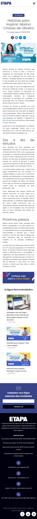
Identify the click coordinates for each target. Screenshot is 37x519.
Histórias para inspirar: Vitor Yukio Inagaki (18, 344)
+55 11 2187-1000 (6, 498)
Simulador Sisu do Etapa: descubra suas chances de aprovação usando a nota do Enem (18, 316)
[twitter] (16, 37)
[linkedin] (20, 37)
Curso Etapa (14, 32)
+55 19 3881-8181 (24, 498)
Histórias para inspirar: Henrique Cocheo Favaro (17, 369)
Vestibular (18, 15)
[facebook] (12, 37)
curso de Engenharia (16, 248)
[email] (24, 37)
